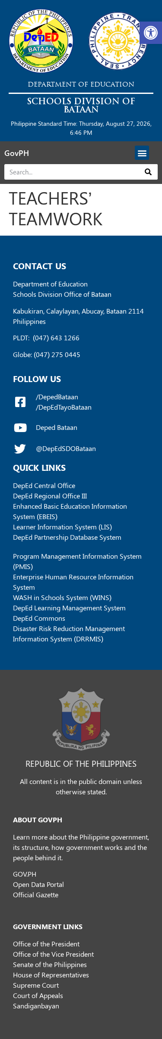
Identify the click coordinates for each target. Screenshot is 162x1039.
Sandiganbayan (36, 1005)
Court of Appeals (38, 995)
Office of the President (46, 943)
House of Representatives (51, 974)
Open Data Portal (38, 884)
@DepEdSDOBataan (66, 448)
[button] (151, 33)
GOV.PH (24, 873)
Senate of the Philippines (50, 964)
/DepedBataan (57, 396)
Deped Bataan (56, 427)
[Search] (148, 172)
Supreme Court (36, 984)
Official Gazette (35, 894)
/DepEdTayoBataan (64, 406)
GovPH (16, 153)
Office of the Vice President (53, 953)
